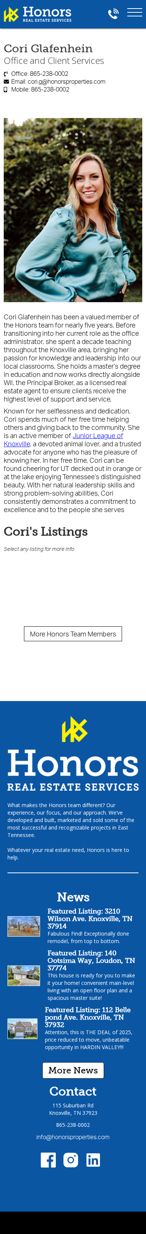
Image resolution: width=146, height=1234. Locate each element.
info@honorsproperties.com (73, 1137)
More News (73, 1070)
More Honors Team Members (73, 634)
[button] (135, 10)
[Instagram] (71, 1160)
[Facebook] (48, 1160)
